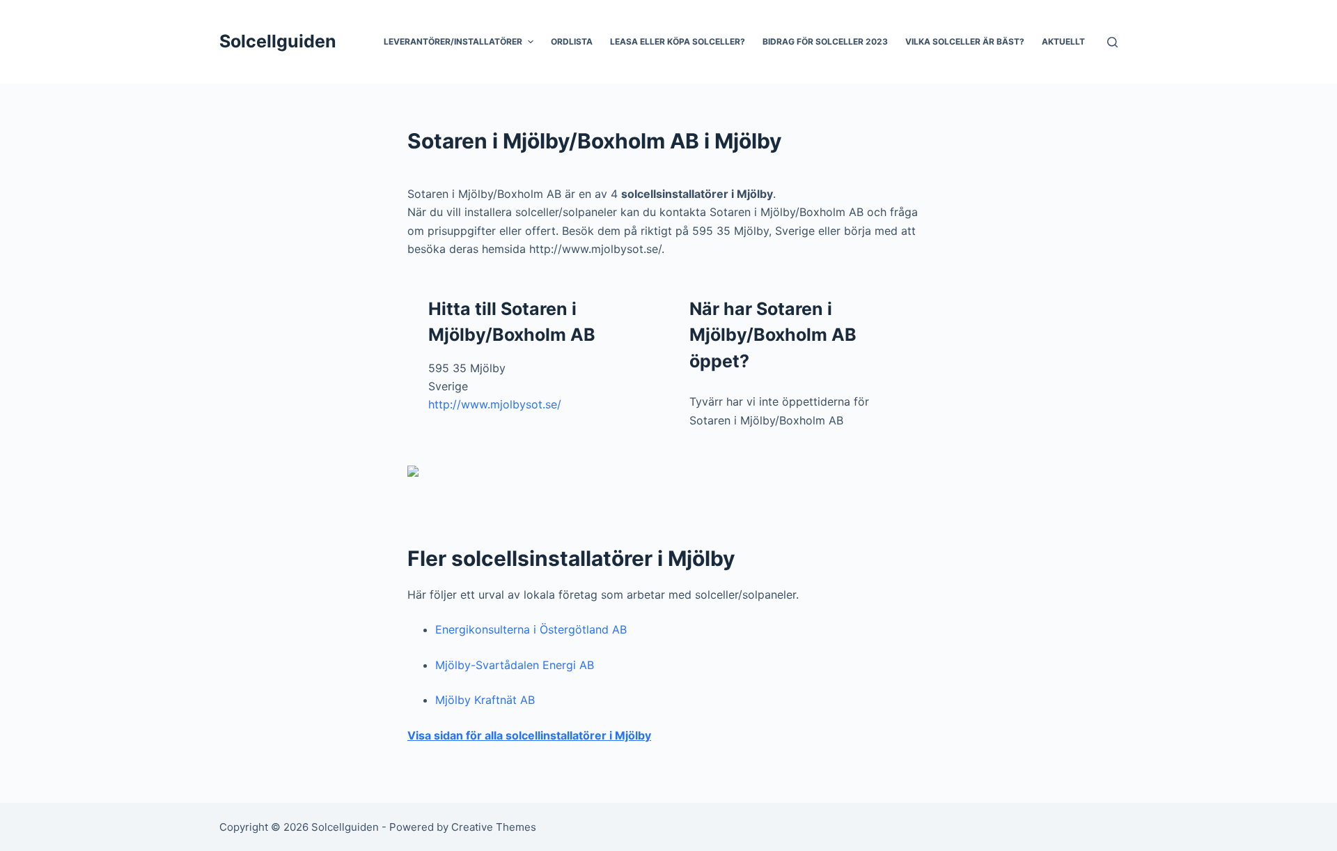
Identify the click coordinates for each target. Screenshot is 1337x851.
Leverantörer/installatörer (453, 41)
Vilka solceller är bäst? (964, 41)
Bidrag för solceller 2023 (825, 41)
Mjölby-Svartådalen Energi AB (514, 665)
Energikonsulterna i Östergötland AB (531, 629)
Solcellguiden (277, 41)
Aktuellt (1063, 41)
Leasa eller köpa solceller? (677, 41)
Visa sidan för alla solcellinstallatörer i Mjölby (529, 735)
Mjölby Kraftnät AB (485, 700)
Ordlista (572, 41)
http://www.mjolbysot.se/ (494, 404)
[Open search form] (1112, 42)
